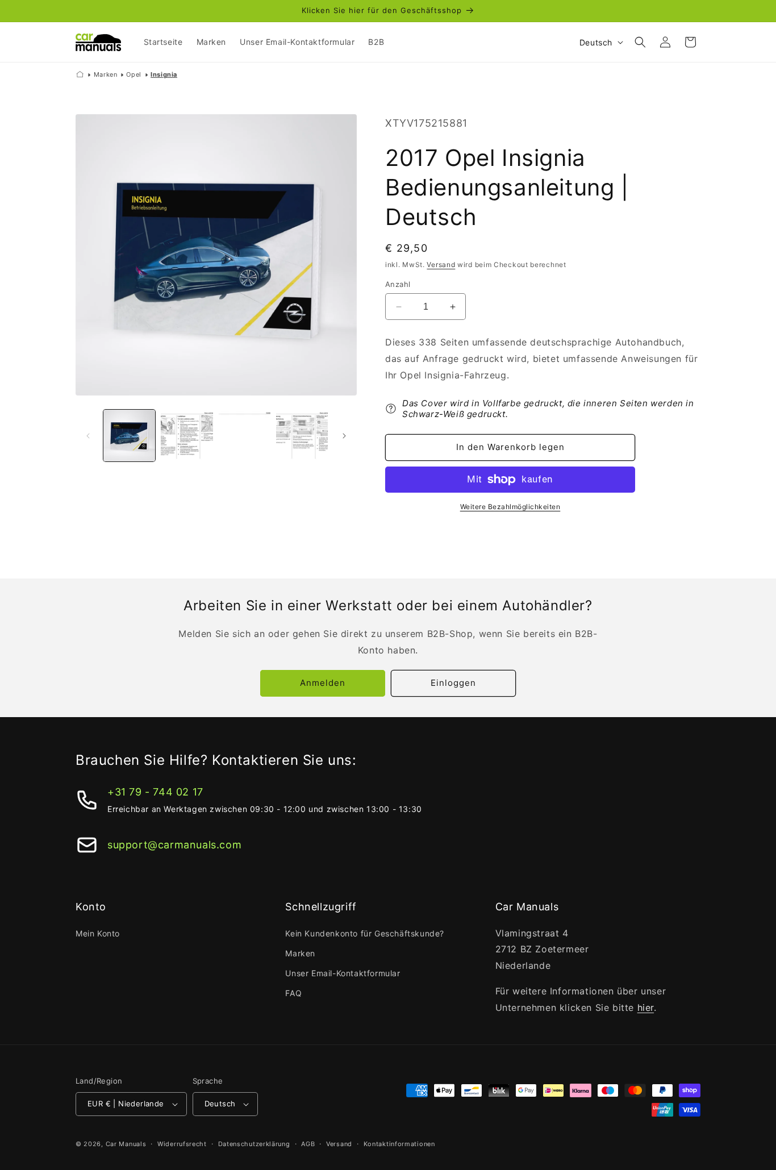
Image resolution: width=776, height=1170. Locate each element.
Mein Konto (98, 933)
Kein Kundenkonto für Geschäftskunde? (364, 933)
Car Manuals (126, 1144)
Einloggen (453, 682)
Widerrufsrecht (182, 1144)
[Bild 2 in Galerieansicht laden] (186, 435)
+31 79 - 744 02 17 (155, 792)
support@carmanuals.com (174, 845)
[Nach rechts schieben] (344, 435)
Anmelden (322, 682)
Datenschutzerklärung (254, 1144)
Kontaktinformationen (399, 1144)
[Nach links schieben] (88, 435)
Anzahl (397, 284)
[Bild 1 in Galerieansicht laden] (129, 435)
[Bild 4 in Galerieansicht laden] (302, 435)
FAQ (293, 993)
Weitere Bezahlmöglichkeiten (510, 506)
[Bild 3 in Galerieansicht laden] (244, 435)
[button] (640, 42)
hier (645, 1007)
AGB (308, 1144)
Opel (133, 74)
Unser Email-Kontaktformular (342, 973)
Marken (106, 74)
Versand (441, 264)
